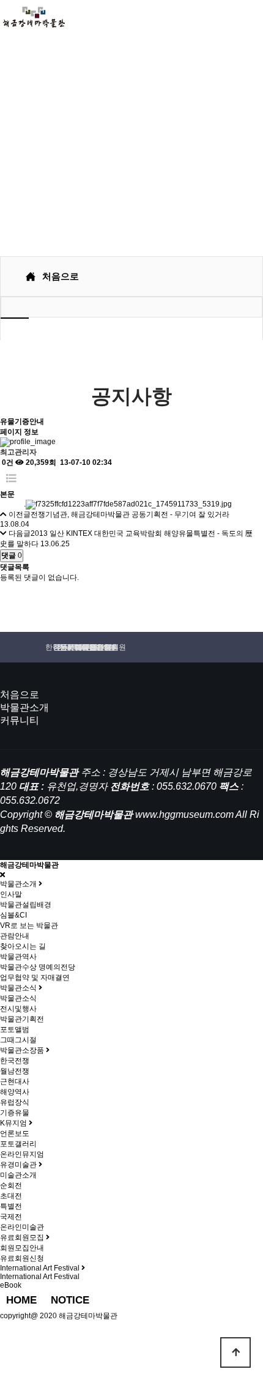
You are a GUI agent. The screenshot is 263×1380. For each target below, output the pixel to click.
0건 (6, 462)
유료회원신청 (22, 1258)
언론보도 (14, 1133)
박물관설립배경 (25, 904)
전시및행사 (18, 1008)
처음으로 (19, 694)
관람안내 (14, 936)
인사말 (11, 894)
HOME (21, 1300)
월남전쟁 (14, 1071)
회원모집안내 (22, 1248)
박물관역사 (18, 956)
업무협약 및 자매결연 (35, 977)
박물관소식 (18, 998)
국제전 (11, 1216)
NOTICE (70, 1300)
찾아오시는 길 (23, 946)
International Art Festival (40, 1276)
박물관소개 (24, 707)
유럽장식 (14, 1102)
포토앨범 (14, 1029)
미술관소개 (18, 1175)
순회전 (11, 1185)
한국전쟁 (14, 1060)
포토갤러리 (18, 1144)
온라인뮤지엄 (22, 1154)
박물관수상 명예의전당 (37, 967)
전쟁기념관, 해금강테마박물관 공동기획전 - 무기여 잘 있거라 (130, 514)
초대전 (11, 1196)
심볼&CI (13, 915)
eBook (10, 1285)
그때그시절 (18, 1040)
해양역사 (14, 1092)
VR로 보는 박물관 (29, 925)
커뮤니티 (19, 720)
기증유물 (14, 1112)
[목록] (11, 478)
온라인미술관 (22, 1227)
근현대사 (14, 1081)
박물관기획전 (22, 1019)
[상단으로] (235, 1352)
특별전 (11, 1206)
